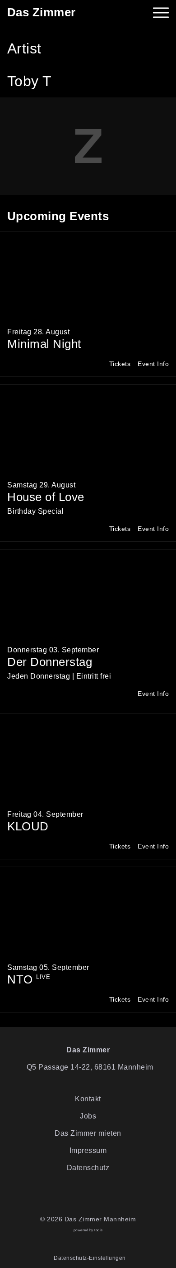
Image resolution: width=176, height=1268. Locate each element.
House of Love (45, 497)
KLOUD (28, 826)
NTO (28, 979)
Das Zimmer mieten (88, 1133)
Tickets (120, 364)
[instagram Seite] (95, 1196)
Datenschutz (88, 1168)
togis (98, 1230)
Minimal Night (44, 343)
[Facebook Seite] (81, 1196)
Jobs (88, 1116)
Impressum (88, 1150)
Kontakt (88, 1099)
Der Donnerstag (49, 662)
